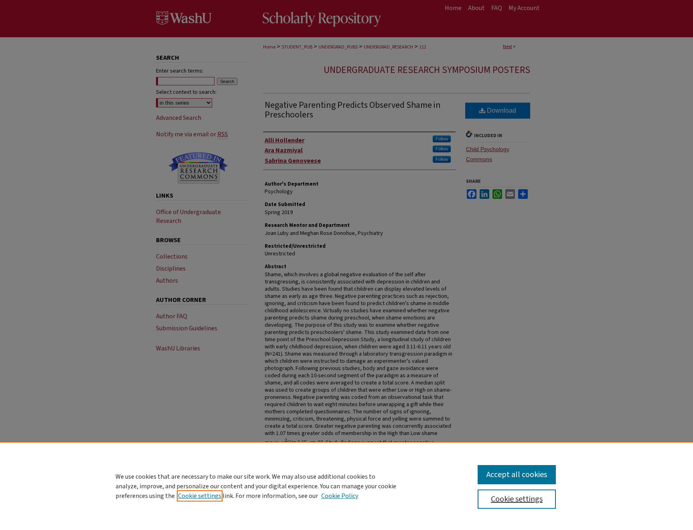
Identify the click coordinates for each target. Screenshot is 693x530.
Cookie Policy (339, 496)
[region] (346, 486)
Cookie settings (199, 496)
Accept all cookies (516, 474)
